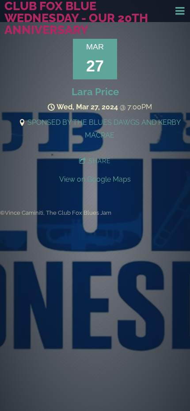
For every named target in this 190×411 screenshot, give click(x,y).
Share (99, 160)
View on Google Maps (95, 179)
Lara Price (95, 91)
